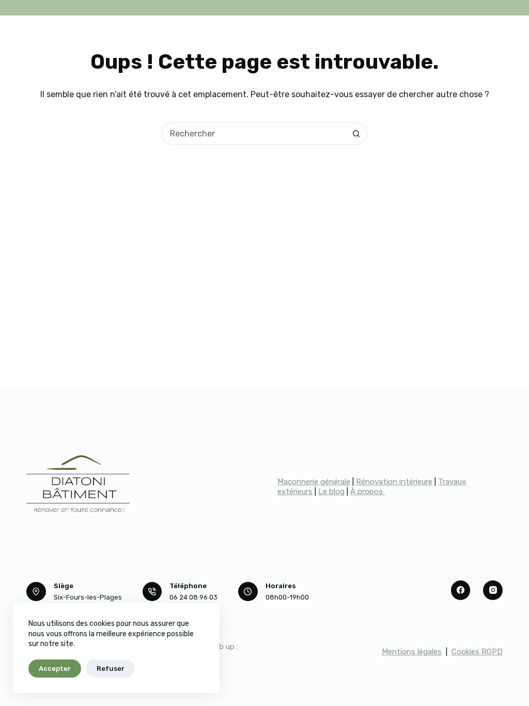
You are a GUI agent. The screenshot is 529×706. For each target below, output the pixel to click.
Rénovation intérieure (394, 481)
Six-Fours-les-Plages (88, 597)
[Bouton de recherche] (356, 133)
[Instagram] (493, 590)
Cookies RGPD (477, 651)
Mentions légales (412, 651)
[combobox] (254, 133)
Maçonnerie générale (313, 481)
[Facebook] (461, 590)
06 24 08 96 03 (193, 597)
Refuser (111, 668)
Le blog (331, 491)
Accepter (55, 668)
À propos (367, 491)
